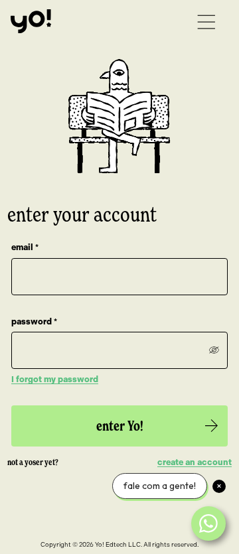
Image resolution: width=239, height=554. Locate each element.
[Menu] (206, 22)
